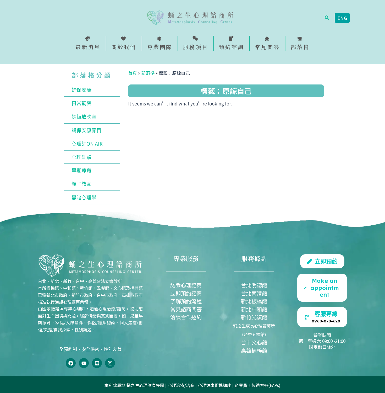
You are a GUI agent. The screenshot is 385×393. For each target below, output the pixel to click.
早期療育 (81, 170)
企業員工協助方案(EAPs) (257, 385)
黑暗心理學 (84, 197)
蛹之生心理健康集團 (145, 385)
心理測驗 (81, 157)
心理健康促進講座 (214, 385)
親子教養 (81, 183)
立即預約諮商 (186, 293)
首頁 (132, 73)
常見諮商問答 (186, 309)
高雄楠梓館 (254, 350)
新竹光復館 (254, 317)
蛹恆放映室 (84, 116)
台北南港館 (254, 293)
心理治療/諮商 (181, 385)
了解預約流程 (186, 301)
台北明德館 (254, 285)
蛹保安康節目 (86, 130)
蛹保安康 (81, 89)
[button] (327, 17)
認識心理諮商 (186, 285)
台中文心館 (254, 342)
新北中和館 (254, 309)
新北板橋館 (254, 301)
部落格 (148, 73)
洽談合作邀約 (186, 317)
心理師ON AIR (87, 143)
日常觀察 (81, 103)
